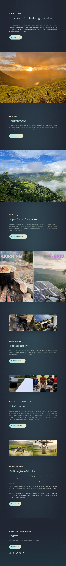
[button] (15, 37)
